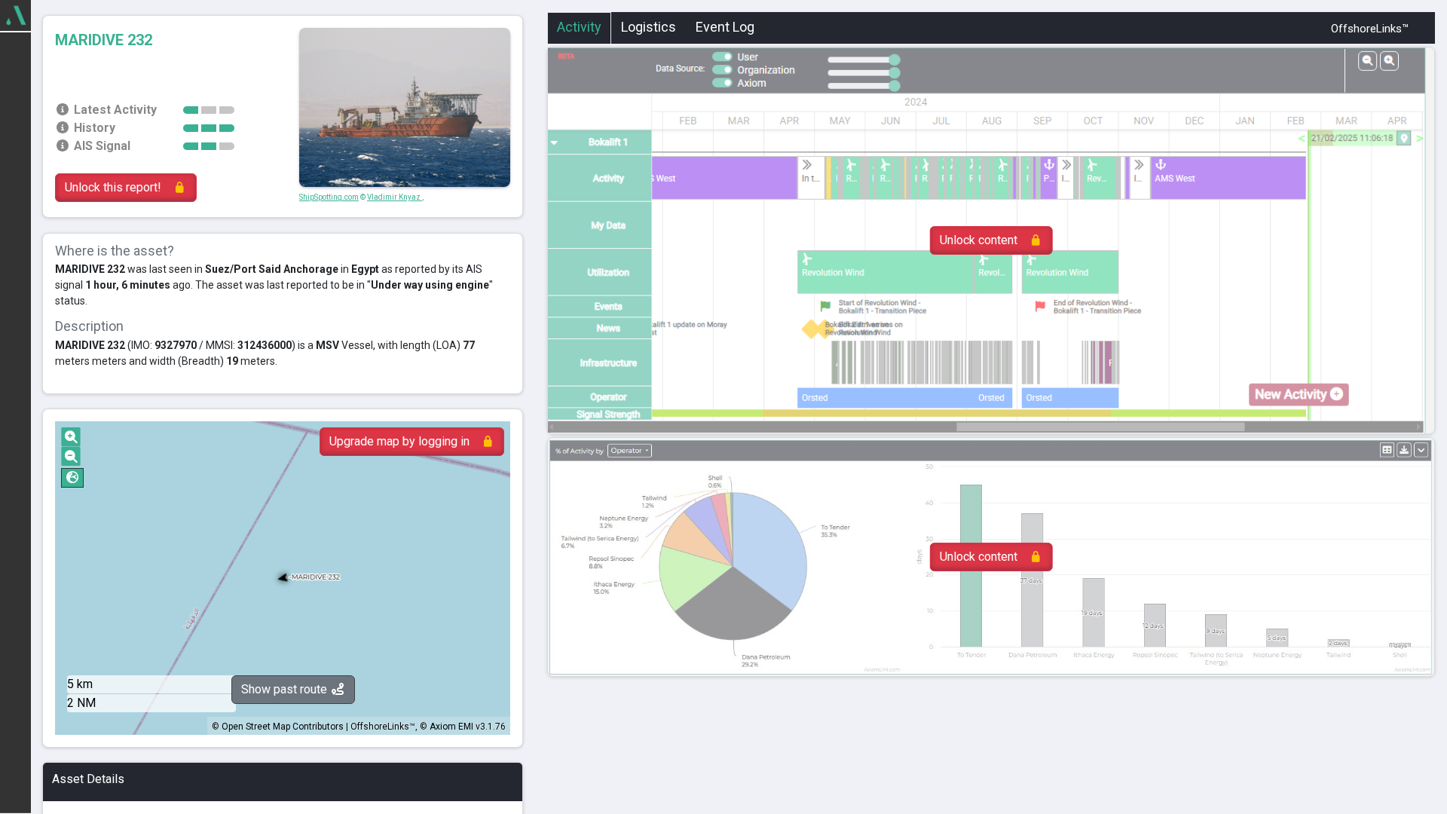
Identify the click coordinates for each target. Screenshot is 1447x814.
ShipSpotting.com (329, 197)
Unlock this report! (113, 187)
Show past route (285, 689)
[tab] (579, 28)
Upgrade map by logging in (399, 441)
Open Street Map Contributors (283, 726)
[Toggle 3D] (72, 478)
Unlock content (978, 240)
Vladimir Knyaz (394, 197)
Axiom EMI (451, 726)
